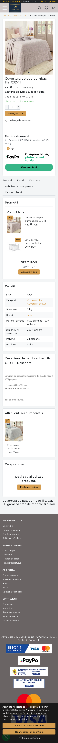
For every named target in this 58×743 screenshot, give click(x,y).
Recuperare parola (11, 612)
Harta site (7, 583)
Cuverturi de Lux (36, 303)
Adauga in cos (15, 113)
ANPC (6, 587)
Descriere (34, 180)
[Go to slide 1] (28, 72)
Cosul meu (8, 554)
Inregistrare (8, 608)
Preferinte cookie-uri (29, 738)
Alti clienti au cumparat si (19, 186)
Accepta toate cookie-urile (29, 725)
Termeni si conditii (11, 530)
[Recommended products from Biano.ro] (29, 129)
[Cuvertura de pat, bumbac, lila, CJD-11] (14, 225)
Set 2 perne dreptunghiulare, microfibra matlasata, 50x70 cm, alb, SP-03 (36, 242)
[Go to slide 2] (29, 72)
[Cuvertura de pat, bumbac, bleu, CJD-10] (14, 431)
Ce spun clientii (13, 192)
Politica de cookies (32, 713)
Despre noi (8, 526)
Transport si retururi (12, 563)
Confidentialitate (11, 534)
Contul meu (8, 604)
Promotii (7, 180)
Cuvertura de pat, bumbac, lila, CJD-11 (35, 219)
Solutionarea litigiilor (12, 592)
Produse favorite (11, 620)
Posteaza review (29, 487)
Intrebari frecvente (12, 579)
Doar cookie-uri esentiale (29, 732)
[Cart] (53, 8)
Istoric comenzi (10, 616)
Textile (6, 15)
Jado (30, 315)
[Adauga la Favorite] (20, 440)
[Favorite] (46, 8)
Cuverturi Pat (19, 15)
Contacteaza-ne (10, 575)
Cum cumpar (9, 550)
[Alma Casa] (14, 7)
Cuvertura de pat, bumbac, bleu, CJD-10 (14, 447)
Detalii (20, 180)
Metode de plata (11, 558)
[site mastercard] (29, 701)
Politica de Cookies (12, 538)
